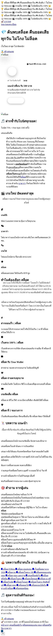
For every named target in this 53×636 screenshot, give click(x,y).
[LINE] (2, 631)
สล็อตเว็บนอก (21, 582)
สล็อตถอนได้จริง (38, 585)
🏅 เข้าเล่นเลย (7, 51)
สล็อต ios (11, 572)
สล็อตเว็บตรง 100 (26, 572)
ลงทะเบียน (11, 24)
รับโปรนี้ (17, 101)
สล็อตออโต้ (23, 585)
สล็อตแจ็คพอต (30, 579)
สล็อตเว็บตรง (16, 579)
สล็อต (23, 177)
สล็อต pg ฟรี (45, 579)
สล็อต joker (11, 585)
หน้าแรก (5, 625)
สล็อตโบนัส (8, 582)
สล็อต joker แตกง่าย (16, 575)
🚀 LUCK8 (6, 21)
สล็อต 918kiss (9, 569)
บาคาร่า (22, 183)
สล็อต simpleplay (24, 569)
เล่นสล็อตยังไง (34, 575)
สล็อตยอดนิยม (21, 588)
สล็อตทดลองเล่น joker (32, 625)
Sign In (4, 24)
